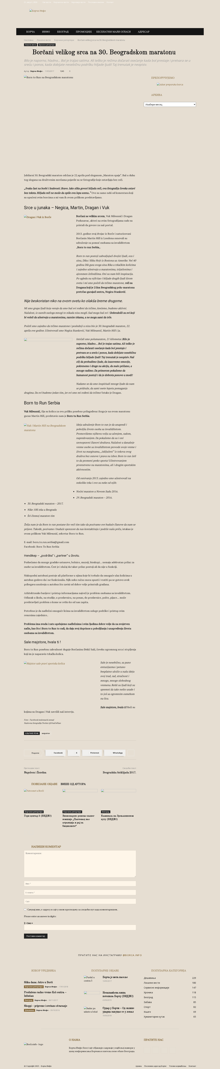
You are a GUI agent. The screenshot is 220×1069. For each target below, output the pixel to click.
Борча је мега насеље (115, 977)
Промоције (84, 31)
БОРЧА (30, 31)
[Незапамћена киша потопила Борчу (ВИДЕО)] (92, 996)
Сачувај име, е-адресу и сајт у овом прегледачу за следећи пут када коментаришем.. (72, 909)
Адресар (143, 31)
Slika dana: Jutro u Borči (38, 982)
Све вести (46, 2)
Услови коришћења (177, 1066)
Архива (138, 1066)
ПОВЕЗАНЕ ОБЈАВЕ (44, 784)
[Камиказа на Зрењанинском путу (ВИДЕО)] (118, 801)
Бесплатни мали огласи (113, 31)
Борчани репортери (64, 40)
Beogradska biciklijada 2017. (119, 772)
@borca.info (132, 955)
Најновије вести (78, 2)
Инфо (46, 31)
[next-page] (31, 833)
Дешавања (29, 1010)
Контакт (110, 2)
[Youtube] (193, 2)
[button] (192, 31)
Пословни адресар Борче (155, 1066)
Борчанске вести (61, 2)
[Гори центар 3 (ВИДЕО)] (41, 801)
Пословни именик (96, 2)
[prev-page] (26, 833)
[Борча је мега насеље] (92, 981)
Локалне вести (44, 40)
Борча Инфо (36, 71)
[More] (131, 753)
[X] (188, 2)
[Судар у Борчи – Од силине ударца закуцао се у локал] (92, 1012)
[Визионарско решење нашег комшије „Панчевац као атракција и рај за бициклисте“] (80, 801)
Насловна (28, 40)
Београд (63, 31)
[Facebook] (177, 2)
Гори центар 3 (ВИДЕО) (38, 816)
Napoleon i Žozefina (35, 772)
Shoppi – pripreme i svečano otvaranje (45, 1006)
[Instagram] (183, 2)
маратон (46, 733)
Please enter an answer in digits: (40, 916)
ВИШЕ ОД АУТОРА (73, 784)
